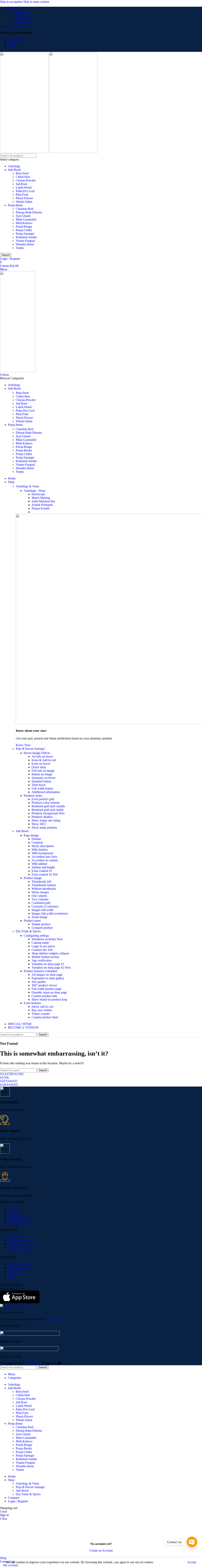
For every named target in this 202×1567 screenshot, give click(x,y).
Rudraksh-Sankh (26, 237)
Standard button (41, 781)
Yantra (20, 247)
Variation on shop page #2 (51, 967)
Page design (31, 835)
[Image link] (30, 1334)
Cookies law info (42, 949)
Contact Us (15, 1274)
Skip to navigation (11, 1)
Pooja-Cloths (24, 230)
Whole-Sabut (24, 201)
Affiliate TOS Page (20, 1250)
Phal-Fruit (22, 194)
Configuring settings (36, 935)
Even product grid (43, 799)
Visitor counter (41, 1013)
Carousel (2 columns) (45, 906)
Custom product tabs (44, 996)
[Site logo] (24, 151)
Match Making (41, 497)
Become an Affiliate (20, 1240)
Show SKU (39, 824)
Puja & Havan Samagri (30, 748)
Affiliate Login (17, 1236)
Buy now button (42, 1010)
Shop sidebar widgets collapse (50, 953)
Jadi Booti (22, 831)
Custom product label (45, 1017)
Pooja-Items (15, 205)
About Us (14, 1209)
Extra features (32, 1003)
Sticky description (43, 846)
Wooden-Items (25, 244)
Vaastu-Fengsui (25, 240)
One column (39, 895)
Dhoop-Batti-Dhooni (29, 212)
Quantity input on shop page (49, 992)
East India (22, 12)
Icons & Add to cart (44, 760)
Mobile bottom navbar (45, 957)
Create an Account (101, 1550)
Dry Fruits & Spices (28, 931)
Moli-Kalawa (24, 223)
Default (36, 839)
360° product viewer (44, 985)
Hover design (37, 753)
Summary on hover (43, 777)
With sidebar (39, 863)
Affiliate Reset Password (23, 1247)
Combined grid (41, 903)
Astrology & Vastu (27, 486)
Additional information (46, 792)
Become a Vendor (19, 1264)
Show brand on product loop (49, 999)
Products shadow (42, 817)
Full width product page (46, 988)
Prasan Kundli (40, 508)
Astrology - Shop (34, 490)
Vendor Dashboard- (20, 1267)
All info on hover (42, 756)
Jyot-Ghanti (23, 216)
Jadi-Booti (14, 169)
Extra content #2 (45, 874)
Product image (33, 878)
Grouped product (42, 927)
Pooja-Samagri (25, 233)
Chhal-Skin (23, 176)
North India (23, 19)
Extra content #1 (42, 871)
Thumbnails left (41, 881)
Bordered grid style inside (48, 809)
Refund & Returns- (20, 1223)
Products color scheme (46, 802)
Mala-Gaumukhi (26, 219)
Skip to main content (36, 1)
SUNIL (4, 1077)
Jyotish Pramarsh (42, 504)
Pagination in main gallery (48, 978)
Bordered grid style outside (48, 806)
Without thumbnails (44, 888)
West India (22, 15)
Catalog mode (40, 942)
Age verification (42, 960)
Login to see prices (43, 946)
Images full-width (42, 910)
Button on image (42, 774)
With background (42, 853)
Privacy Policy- (17, 1216)
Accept (191, 1562)
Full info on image (43, 770)
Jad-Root (21, 184)
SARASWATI (9, 1084)
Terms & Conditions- (21, 1219)
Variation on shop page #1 (48, 964)
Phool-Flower (24, 198)
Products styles (33, 795)
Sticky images (40, 892)
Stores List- (15, 1271)
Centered (37, 842)
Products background (48, 813)
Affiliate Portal (17, 1243)
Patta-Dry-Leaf (25, 191)
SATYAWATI (8, 1081)
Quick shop (39, 767)
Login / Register (18, 1501)
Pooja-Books (24, 450)
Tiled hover (39, 785)
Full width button (42, 788)
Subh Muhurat (43, 501)
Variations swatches (47, 939)
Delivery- (14, 1212)
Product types (32, 920)
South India (23, 22)
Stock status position (44, 827)
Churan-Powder (26, 180)
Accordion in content (45, 860)
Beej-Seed (22, 173)
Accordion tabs (44, 856)
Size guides (39, 981)
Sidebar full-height (43, 867)
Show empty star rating (46, 820)
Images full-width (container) (50, 913)
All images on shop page (47, 974)
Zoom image (39, 917)
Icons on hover (41, 763)
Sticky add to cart (42, 1006)
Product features (40, 971)
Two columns (40, 899)
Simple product (41, 924)
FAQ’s (12, 1278)
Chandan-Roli (24, 208)
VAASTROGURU (12, 1074)
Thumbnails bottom (44, 885)
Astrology (14, 166)
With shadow (40, 849)
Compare (13, 1497)
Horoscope (38, 494)
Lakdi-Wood (24, 187)
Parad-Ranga (24, 226)
